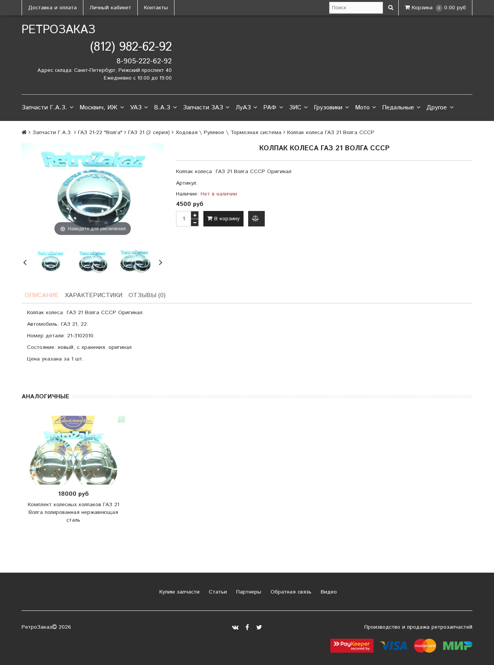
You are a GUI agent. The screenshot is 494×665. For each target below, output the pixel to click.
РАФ (269, 107)
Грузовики (328, 107)
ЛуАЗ (243, 107)
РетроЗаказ (58, 30)
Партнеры (247, 592)
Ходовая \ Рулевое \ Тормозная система (228, 132)
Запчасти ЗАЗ (203, 107)
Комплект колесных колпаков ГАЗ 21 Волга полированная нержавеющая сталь (73, 512)
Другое (436, 107)
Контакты (156, 8)
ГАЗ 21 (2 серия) (149, 132)
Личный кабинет (110, 8)
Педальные (398, 107)
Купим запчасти (178, 592)
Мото (362, 107)
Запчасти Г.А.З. (44, 107)
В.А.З (162, 107)
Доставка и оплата (52, 8)
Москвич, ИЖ (98, 107)
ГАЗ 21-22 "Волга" (100, 132)
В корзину (226, 219)
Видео (328, 592)
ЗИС (295, 107)
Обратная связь (290, 592)
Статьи (217, 592)
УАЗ (136, 107)
